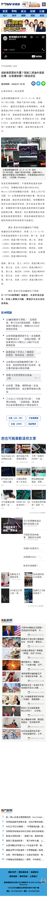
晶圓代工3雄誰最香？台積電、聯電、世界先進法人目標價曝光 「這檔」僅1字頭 (39, 592)
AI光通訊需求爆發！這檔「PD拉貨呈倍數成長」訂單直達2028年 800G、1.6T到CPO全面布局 (39, 503)
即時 (14, 11)
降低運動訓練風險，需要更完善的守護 (38, 480)
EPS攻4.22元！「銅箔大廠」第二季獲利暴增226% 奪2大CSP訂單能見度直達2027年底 (8, 480)
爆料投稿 (23, 876)
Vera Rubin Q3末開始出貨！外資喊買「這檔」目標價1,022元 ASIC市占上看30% (8, 457)
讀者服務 (13, 876)
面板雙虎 (32, 424)
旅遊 (42, 15)
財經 (32, 11)
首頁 (5, 11)
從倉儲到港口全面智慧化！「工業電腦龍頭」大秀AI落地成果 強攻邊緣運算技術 (38, 576)
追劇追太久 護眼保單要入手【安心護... (15, 576)
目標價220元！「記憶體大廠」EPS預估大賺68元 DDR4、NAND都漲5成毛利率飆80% (33, 557)
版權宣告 (35, 872)
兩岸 (14, 15)
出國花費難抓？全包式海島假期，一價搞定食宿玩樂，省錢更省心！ (22, 480)
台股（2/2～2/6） (16, 418)
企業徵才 (34, 876)
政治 (23, 11)
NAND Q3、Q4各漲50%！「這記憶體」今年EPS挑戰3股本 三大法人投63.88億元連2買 (23, 503)
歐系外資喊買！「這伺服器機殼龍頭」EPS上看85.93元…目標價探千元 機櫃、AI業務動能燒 (33, 565)
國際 (23, 15)
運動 (33, 15)
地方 (5, 15)
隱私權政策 (23, 872)
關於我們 (12, 872)
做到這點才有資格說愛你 (22, 457)
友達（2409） (17, 424)
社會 (41, 11)
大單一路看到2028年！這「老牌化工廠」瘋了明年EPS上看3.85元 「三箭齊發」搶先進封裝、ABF (39, 457)
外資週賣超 (33, 418)
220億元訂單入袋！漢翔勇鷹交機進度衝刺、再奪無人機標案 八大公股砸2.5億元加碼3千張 (16, 592)
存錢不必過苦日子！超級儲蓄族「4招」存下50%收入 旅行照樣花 (33, 548)
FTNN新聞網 (6, 66)
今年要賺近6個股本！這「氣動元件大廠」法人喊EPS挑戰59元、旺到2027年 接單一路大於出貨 (8, 503)
